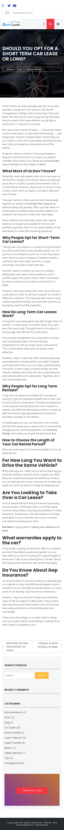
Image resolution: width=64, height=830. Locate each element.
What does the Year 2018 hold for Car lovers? (17, 646)
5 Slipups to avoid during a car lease (48, 644)
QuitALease (53, 160)
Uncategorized (12, 763)
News (7, 747)
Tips (6, 758)
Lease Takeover (13, 737)
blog (7, 722)
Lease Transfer (13, 742)
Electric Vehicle (12, 732)
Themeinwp (41, 824)
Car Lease (9, 727)
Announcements (13, 712)
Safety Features (13, 753)
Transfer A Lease (32, 790)
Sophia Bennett (33, 69)
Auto (7, 717)
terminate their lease (38, 203)
